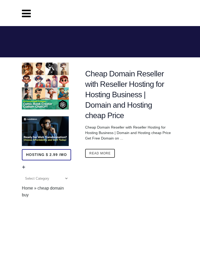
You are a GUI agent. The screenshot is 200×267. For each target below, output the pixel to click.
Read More (100, 153)
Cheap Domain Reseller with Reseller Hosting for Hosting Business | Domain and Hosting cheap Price (124, 94)
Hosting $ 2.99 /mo (46, 155)
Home (27, 188)
